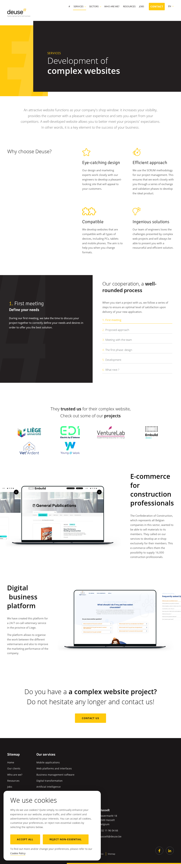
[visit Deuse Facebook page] (159, 851)
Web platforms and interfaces (54, 768)
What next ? (110, 369)
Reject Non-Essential (65, 839)
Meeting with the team (117, 339)
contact (156, 6)
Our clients (13, 768)
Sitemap (111, 853)
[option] (46, 316)
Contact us (90, 718)
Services (78, 6)
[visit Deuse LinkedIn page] (170, 851)
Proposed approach (115, 330)
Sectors (94, 6)
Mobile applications (48, 762)
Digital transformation (49, 780)
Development (111, 360)
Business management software (55, 774)
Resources (129, 6)
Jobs (141, 6)
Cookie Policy (17, 853)
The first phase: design (117, 350)
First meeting (111, 320)
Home (10, 762)
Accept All (25, 839)
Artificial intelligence (48, 786)
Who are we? (111, 6)
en (169, 6)
